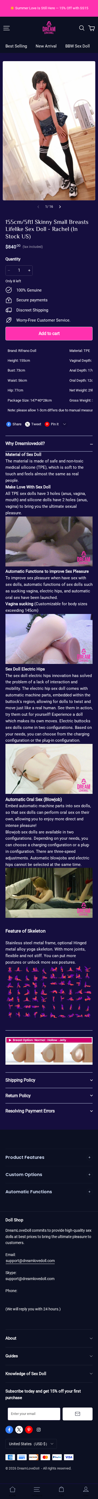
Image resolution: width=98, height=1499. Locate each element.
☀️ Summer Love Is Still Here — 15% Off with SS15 (49, 8)
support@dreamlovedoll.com (30, 1260)
